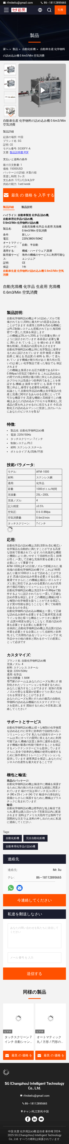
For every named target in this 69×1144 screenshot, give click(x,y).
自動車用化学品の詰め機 (20, 846)
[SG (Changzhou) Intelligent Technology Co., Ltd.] (19, 10)
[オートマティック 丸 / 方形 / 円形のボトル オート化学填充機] (50, 1018)
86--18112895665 (54, 2)
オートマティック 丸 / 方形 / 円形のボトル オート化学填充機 (50, 1039)
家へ (5, 49)
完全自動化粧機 (35, 838)
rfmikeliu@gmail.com (20, 2)
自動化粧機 (29, 49)
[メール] (19, 888)
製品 (15, 49)
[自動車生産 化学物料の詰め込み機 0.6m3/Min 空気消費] (42, 90)
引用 (60, 10)
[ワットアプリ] (11, 888)
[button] (11, 115)
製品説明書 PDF (19, 152)
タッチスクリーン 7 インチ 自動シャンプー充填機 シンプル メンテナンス (18, 1039)
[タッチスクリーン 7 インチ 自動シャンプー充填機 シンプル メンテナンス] (18, 1018)
